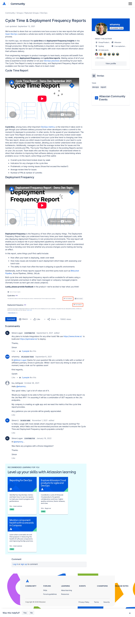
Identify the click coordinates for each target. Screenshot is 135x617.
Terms (96, 602)
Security (106, 602)
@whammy (21, 386)
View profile (111, 63)
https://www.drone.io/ (72, 336)
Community (18, 4)
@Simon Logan (20, 360)
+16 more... (100, 58)
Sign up (24, 564)
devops (95, 87)
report (103, 87)
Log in (15, 564)
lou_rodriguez (17, 383)
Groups (20, 13)
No (31, 613)
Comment (11, 319)
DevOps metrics (48, 127)
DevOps (43, 13)
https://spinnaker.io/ (28, 339)
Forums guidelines (50, 594)
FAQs (45, 590)
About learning (66, 590)
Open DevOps (11, 34)
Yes (25, 613)
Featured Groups (32, 13)
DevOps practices (51, 61)
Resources (65, 594)
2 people (25, 351)
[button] (44, 295)
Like (13, 351)
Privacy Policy (84, 602)
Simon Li (15, 420)
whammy (16, 356)
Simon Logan (17, 333)
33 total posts (103, 50)
